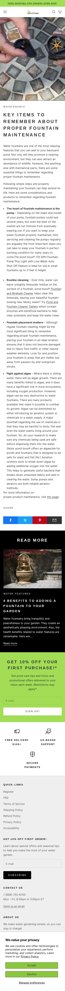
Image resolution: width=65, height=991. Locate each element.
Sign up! (32, 711)
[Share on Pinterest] (40, 520)
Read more (10, 643)
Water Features (16, 593)
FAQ (5, 797)
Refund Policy (12, 816)
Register (8, 791)
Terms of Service (14, 804)
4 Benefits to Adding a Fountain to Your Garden (29, 606)
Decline (31, 974)
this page (53, 497)
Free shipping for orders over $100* (32, 3)
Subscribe (17, 875)
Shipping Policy (13, 810)
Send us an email (14, 906)
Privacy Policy (12, 822)
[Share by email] (54, 520)
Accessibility (11, 828)
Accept (31, 965)
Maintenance (14, 106)
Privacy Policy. (30, 956)
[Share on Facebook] (10, 520)
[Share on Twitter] (25, 520)
